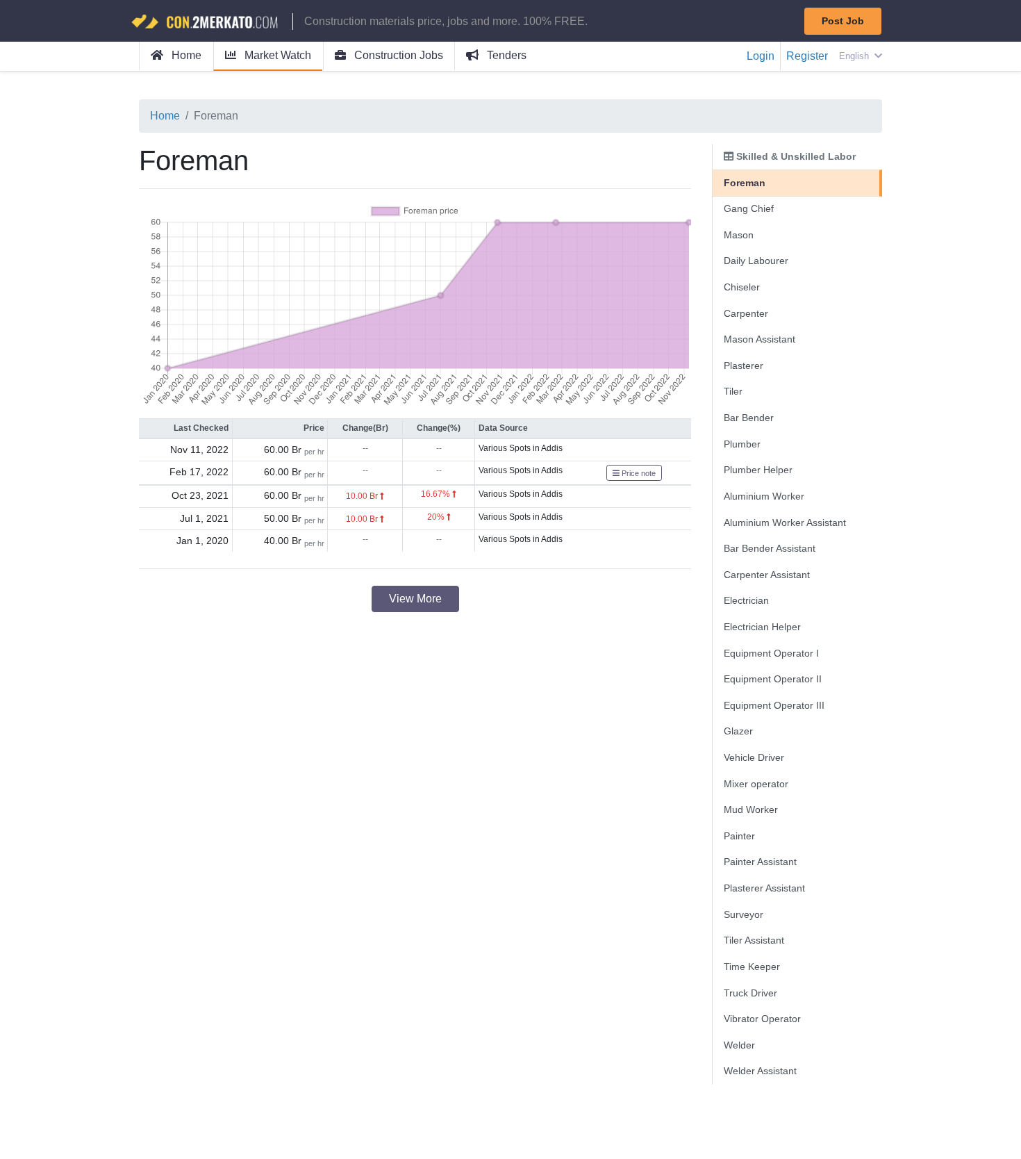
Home (185, 55)
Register (807, 56)
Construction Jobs (397, 55)
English (855, 56)
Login (760, 56)
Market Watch (276, 55)
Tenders (505, 55)
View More (415, 599)
